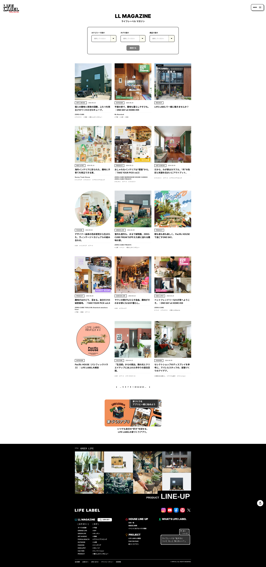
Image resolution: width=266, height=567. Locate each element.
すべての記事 (82, 527)
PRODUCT (119, 165)
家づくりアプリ (133, 544)
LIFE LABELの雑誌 (134, 538)
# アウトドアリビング (98, 179)
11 (138, 387)
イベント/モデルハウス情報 (137, 528)
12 (140, 387)
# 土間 (121, 117)
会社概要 (77, 562)
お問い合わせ (95, 562)
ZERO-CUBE (79, 114)
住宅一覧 (131, 522)
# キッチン (118, 181)
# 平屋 (116, 117)
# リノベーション (98, 551)
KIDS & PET (80, 165)
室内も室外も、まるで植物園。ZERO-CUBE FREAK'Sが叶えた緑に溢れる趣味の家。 (132, 237)
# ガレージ (96, 548)
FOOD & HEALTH (83, 539)
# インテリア (78, 179)
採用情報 (118, 562)
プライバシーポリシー (107, 562)
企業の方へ (85, 562)
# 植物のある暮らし (159, 376)
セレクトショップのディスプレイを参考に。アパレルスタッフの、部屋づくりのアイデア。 (172, 367)
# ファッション (181, 376)
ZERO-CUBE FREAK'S (123, 179)
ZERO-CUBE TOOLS (82, 307)
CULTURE (119, 360)
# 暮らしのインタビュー (95, 117)
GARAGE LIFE (120, 296)
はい (184, 531)
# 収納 (126, 117)
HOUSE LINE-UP (138, 519)
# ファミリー (78, 117)
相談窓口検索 (132, 525)
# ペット (122, 247)
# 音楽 (85, 117)
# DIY (76, 245)
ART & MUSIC (80, 103)
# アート (124, 181)
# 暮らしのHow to (175, 310)
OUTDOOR (119, 103)
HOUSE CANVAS (141, 177)
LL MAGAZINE (86, 519)
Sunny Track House (82, 177)
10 (135, 387)
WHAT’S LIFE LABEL (174, 519)
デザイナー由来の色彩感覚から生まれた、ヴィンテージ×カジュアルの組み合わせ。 (92, 237)
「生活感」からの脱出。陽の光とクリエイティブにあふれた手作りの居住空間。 (132, 367)
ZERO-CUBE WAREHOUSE (125, 177)
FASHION (79, 230)
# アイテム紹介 (171, 376)
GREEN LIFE (120, 230)
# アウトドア (123, 308)
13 (143, 387)
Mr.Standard (119, 114)
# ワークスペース (130, 376)
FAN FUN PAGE (133, 541)
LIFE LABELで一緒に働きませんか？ (171, 106)
